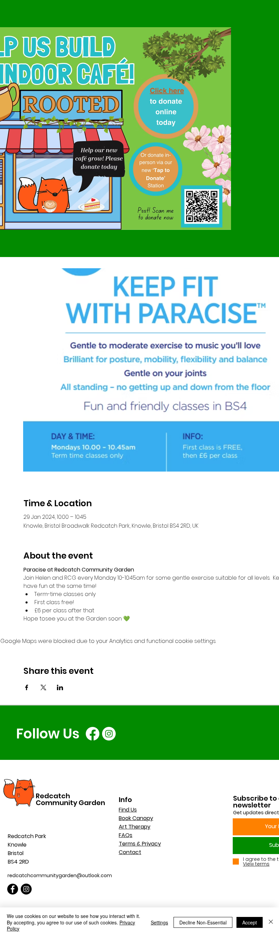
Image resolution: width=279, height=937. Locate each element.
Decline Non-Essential (203, 922)
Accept (249, 922)
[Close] (271, 922)
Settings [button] (159, 922)
